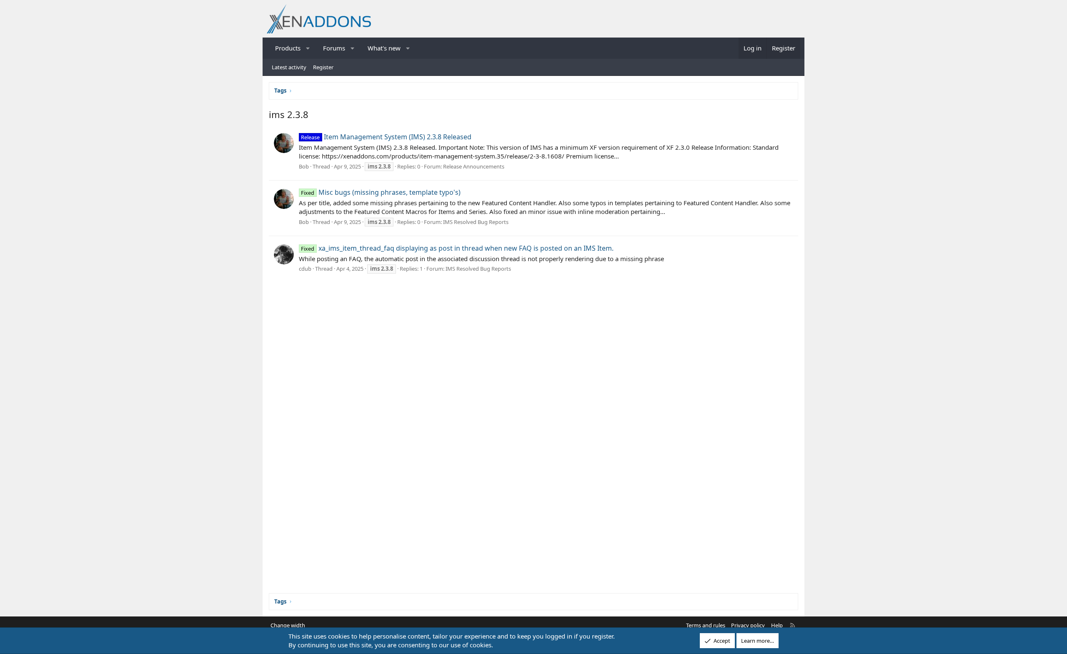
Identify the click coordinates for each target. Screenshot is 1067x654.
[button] (308, 48)
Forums (334, 48)
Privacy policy (748, 625)
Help (777, 625)
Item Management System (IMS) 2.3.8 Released (386, 136)
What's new (384, 48)
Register (323, 67)
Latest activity (289, 67)
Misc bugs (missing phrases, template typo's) (380, 192)
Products (288, 48)
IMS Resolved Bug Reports (475, 222)
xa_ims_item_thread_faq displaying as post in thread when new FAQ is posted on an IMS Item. (457, 248)
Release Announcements (473, 166)
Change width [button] (288, 625)
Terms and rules (705, 625)
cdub (305, 268)
